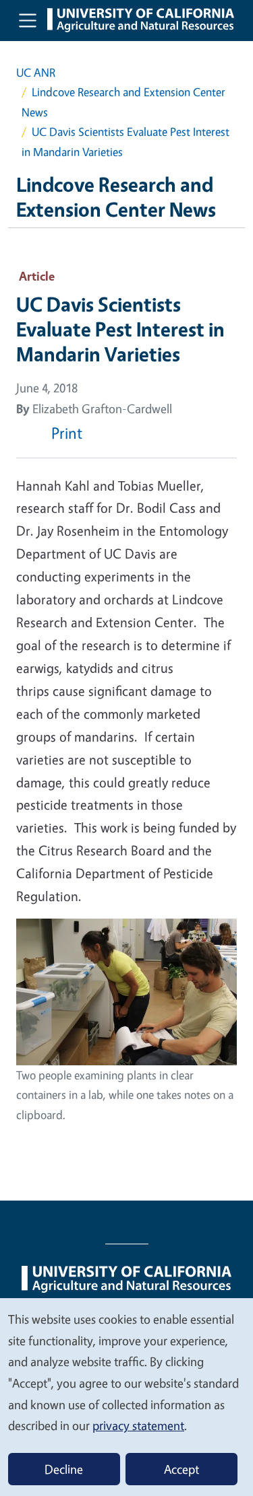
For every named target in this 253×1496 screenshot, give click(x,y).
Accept (181, 1469)
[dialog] (126, 1396)
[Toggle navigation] (27, 20)
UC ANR (35, 72)
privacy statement (138, 1425)
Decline (64, 1469)
